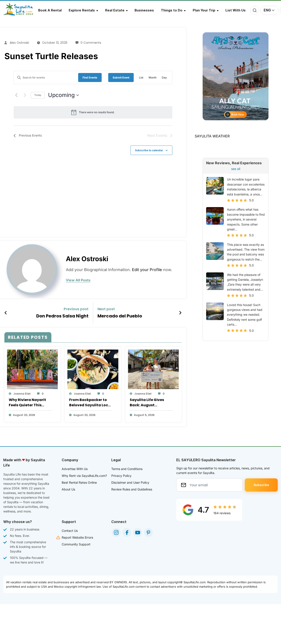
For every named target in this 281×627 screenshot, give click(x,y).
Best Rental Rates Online (79, 482)
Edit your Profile (147, 269)
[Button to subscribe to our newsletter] (261, 485)
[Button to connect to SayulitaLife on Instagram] (116, 532)
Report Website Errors (77, 537)
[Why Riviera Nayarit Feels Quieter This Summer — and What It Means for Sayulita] (32, 369)
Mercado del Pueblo (119, 316)
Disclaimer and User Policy (130, 482)
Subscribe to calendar (149, 150)
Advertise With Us (75, 469)
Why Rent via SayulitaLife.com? (84, 476)
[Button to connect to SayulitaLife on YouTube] (137, 532)
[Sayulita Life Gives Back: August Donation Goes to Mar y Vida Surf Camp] (153, 369)
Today (37, 95)
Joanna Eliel (22, 394)
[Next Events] (24, 95)
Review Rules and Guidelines (131, 489)
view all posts (78, 280)
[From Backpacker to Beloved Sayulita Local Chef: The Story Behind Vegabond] (92, 369)
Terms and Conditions (126, 469)
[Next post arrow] (180, 312)
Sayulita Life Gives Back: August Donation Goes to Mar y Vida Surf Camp (150, 402)
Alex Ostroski (19, 42)
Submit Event (121, 77)
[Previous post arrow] (5, 312)
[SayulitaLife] (20, 15)
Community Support (76, 544)
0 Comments (91, 42)
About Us (68, 489)
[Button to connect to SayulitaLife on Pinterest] (148, 532)
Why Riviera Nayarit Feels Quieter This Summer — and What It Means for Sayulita (30, 402)
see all (235, 169)
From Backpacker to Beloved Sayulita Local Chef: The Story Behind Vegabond (90, 402)
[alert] (96, 112)
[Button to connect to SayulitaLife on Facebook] (126, 532)
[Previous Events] (16, 95)
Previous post (76, 309)
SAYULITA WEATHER (212, 136)
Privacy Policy (121, 476)
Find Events (90, 77)
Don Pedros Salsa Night (62, 316)
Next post (106, 309)
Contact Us (70, 530)
